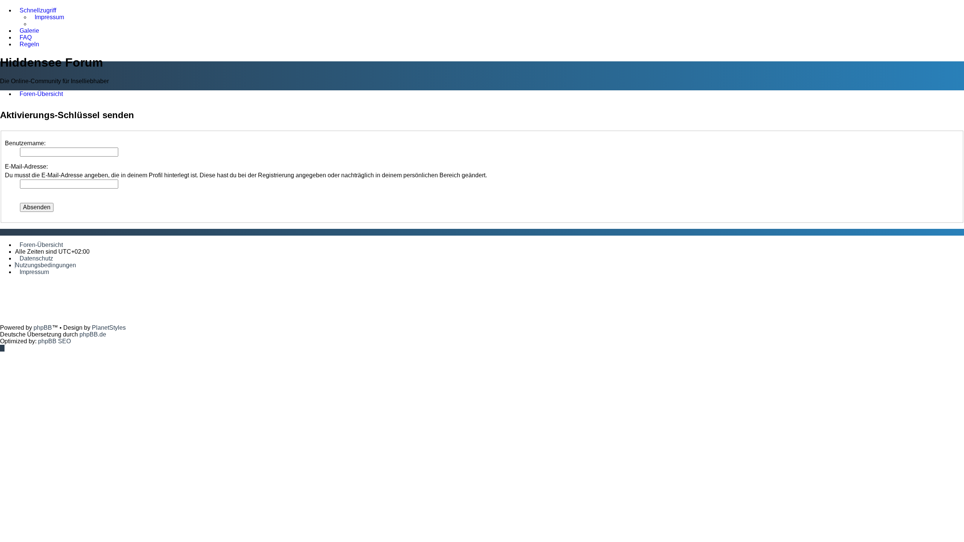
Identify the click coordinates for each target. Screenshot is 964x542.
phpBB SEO (54, 341)
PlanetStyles (109, 327)
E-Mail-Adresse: (26, 166)
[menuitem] (47, 17)
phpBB (43, 327)
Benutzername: (25, 143)
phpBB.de (92, 334)
